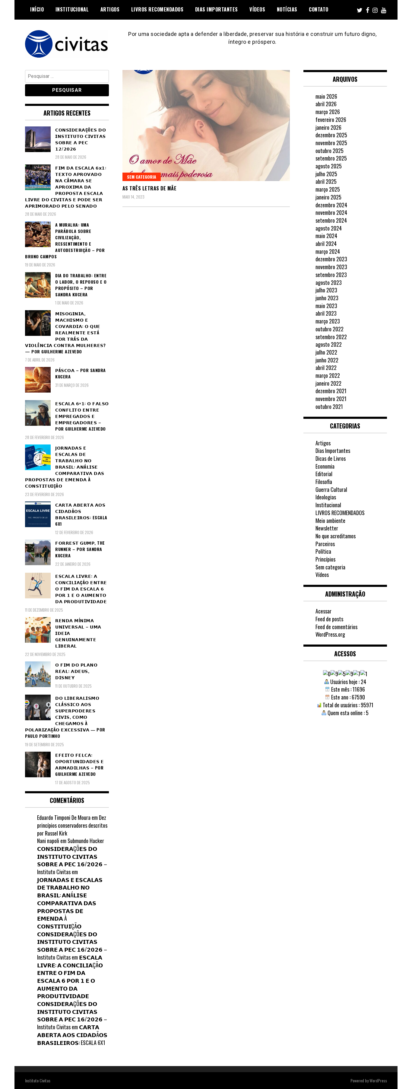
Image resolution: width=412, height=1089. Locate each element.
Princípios (325, 559)
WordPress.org (330, 634)
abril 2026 (326, 104)
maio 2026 (326, 96)
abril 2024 (326, 243)
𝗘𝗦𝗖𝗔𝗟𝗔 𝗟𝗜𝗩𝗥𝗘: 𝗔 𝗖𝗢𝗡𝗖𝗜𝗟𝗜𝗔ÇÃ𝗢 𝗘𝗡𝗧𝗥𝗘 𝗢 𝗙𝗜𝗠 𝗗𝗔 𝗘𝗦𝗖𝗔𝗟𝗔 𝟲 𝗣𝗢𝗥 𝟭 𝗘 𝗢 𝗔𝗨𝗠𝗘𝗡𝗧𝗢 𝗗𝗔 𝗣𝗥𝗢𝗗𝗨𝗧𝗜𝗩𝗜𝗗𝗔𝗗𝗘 (70, 976)
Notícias (287, 9)
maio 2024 (326, 236)
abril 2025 (326, 181)
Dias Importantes (216, 9)
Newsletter (326, 528)
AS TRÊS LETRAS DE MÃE (149, 188)
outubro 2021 (329, 406)
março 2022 (327, 375)
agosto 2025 (328, 166)
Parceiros (325, 544)
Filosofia (323, 482)
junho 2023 (326, 298)
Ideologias (325, 497)
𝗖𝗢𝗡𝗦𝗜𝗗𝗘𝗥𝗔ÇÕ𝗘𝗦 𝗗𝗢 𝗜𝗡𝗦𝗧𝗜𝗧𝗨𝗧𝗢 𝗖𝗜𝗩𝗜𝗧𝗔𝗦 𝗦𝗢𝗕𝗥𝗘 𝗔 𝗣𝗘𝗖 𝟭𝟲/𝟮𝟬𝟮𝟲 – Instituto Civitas (72, 860)
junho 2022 (326, 360)
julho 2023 (326, 290)
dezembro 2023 (331, 259)
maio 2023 (326, 306)
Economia (324, 466)
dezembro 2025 (331, 135)
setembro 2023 (331, 275)
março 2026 (327, 112)
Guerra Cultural (331, 489)
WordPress (378, 1080)
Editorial (323, 474)
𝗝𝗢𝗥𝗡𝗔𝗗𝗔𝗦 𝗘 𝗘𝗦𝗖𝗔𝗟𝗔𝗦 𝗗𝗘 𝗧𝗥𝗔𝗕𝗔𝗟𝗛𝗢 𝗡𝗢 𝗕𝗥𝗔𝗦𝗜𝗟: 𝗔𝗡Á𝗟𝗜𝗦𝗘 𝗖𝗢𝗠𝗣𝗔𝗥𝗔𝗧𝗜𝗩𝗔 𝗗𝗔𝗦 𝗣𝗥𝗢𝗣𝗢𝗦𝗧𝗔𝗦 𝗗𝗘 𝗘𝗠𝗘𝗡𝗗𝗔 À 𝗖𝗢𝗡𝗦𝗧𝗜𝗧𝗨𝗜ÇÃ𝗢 (70, 903)
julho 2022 (326, 352)
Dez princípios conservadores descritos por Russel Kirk (72, 825)
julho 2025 (326, 174)
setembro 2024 (331, 220)
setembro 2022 (331, 337)
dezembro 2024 (331, 205)
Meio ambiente (330, 520)
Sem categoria (141, 177)
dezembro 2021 (331, 391)
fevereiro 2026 (330, 119)
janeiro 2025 (328, 197)
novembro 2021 (331, 399)
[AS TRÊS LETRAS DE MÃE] (206, 125)
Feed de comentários (336, 627)
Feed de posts (329, 619)
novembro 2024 (331, 212)
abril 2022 (326, 367)
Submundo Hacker (86, 841)
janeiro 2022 (328, 383)
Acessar (323, 611)
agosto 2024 (328, 228)
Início (37, 9)
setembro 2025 (331, 158)
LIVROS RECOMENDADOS (157, 9)
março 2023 (327, 321)
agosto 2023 (328, 282)
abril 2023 (326, 313)
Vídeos (257, 9)
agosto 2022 (328, 344)
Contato (318, 9)
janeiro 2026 (328, 127)
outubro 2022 (329, 329)
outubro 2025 (329, 150)
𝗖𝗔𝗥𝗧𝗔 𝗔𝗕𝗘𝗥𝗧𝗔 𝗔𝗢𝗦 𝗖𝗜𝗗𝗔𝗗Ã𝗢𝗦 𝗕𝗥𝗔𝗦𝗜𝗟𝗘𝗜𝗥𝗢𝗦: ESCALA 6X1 (72, 1034)
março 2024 (327, 251)
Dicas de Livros (330, 458)
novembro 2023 (331, 267)
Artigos (110, 9)
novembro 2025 (331, 143)
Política (323, 551)
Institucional (72, 9)
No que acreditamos (335, 536)
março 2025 (327, 189)
